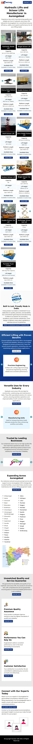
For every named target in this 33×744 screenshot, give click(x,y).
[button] (27, 2)
